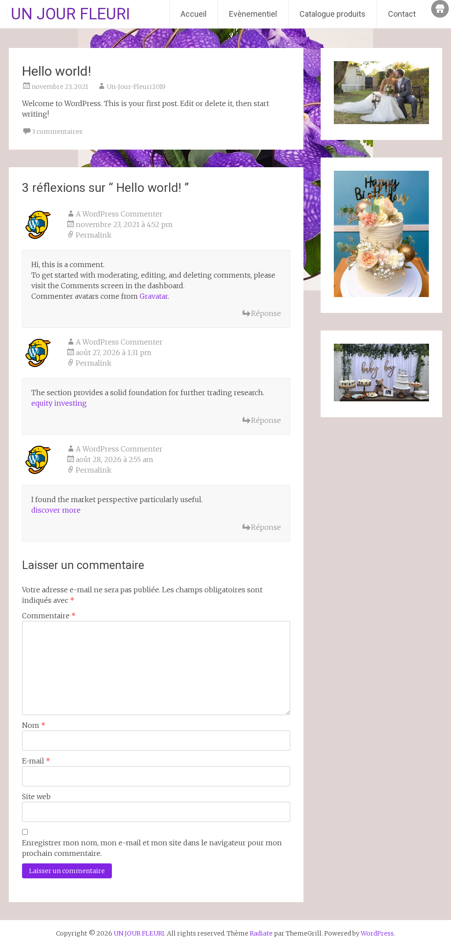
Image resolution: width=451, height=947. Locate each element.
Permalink (93, 235)
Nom (33, 725)
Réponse (266, 313)
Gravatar (154, 296)
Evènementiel (253, 13)
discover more (56, 510)
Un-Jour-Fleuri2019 (136, 87)
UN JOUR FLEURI (70, 14)
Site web (36, 796)
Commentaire (49, 615)
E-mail (36, 760)
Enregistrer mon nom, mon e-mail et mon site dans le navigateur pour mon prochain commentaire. (152, 848)
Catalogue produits (332, 13)
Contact (402, 13)
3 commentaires (57, 132)
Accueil (194, 13)
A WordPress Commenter (119, 213)
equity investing (59, 403)
